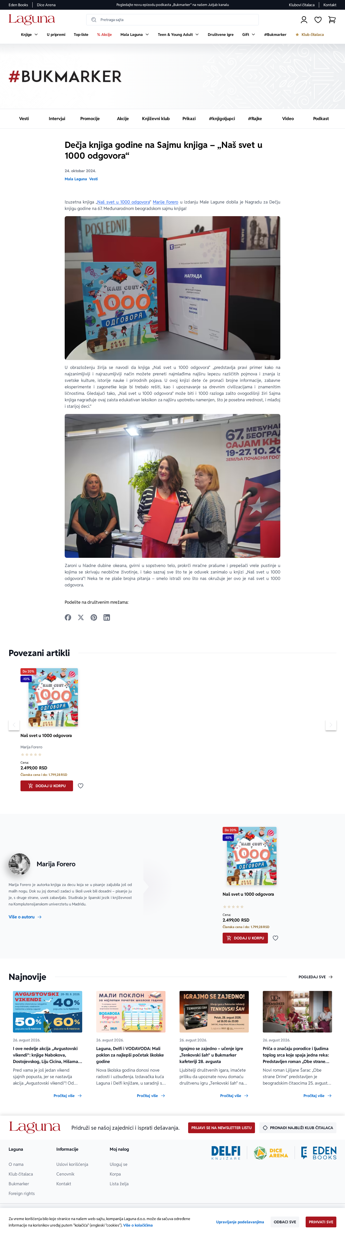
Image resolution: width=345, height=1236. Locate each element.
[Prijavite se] (304, 19)
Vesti (93, 178)
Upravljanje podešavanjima (240, 1222)
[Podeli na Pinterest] (94, 617)
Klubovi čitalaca (302, 4)
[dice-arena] (271, 1153)
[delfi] (226, 1153)
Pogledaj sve (312, 976)
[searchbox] (172, 19)
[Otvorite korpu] (332, 19)
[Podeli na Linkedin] (107, 617)
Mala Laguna (76, 178)
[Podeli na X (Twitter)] (81, 617)
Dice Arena (46, 4)
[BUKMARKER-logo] (65, 76)
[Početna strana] (33, 19)
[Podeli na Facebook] (68, 617)
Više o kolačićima (138, 1225)
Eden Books (18, 4)
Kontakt (329, 4)
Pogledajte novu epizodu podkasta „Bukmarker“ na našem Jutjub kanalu (172, 4)
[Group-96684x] (318, 1153)
